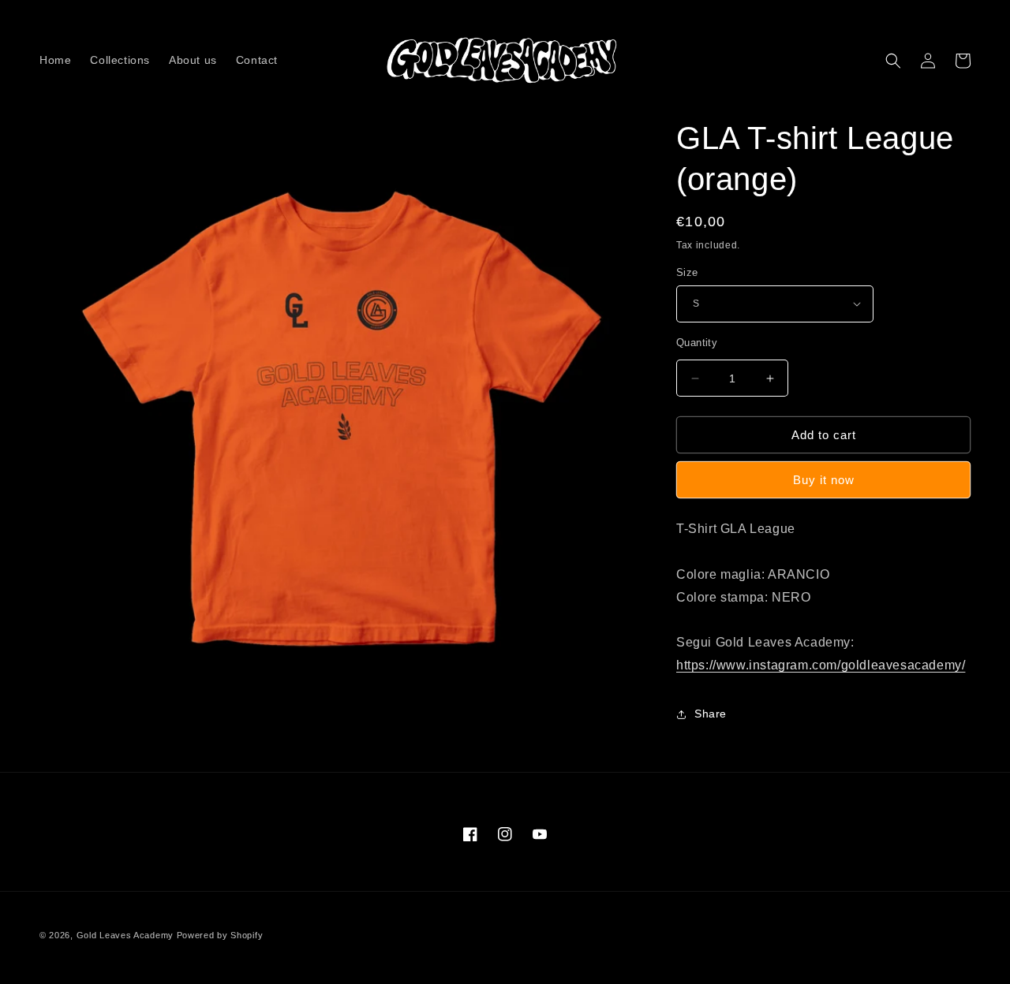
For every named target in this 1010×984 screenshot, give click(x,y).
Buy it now (824, 479)
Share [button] (710, 713)
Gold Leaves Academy (125, 935)
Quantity (696, 342)
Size (687, 272)
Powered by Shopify (220, 935)
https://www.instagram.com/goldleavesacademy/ (820, 665)
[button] (893, 60)
